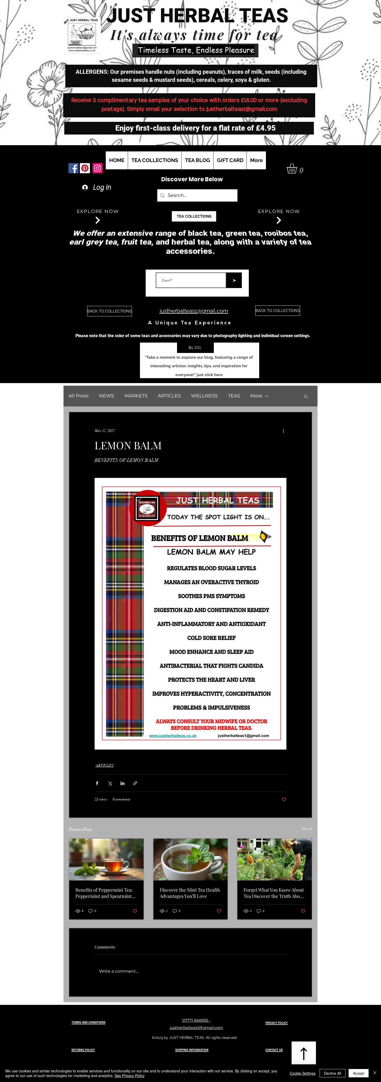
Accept (358, 1073)
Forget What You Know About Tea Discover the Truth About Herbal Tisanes (274, 893)
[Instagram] (98, 168)
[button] (298, 168)
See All (307, 828)
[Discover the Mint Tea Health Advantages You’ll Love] (190, 859)
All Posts (79, 396)
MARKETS (135, 396)
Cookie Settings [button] (302, 1073)
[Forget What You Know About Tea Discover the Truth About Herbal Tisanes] (274, 859)
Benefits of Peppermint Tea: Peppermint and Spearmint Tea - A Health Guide (104, 893)
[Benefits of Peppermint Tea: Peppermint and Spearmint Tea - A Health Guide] (106, 859)
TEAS (234, 396)
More (256, 396)
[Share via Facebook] (97, 783)
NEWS (106, 396)
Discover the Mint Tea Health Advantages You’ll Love (190, 893)
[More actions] (283, 431)
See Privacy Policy (130, 1075)
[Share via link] (135, 783)
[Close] (375, 1073)
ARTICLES (169, 396)
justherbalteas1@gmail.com (241, 109)
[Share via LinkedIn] (122, 783)
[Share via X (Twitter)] (109, 783)
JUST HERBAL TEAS (197, 15)
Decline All (332, 1073)
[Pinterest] (85, 168)
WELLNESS (204, 396)
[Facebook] (73, 168)
